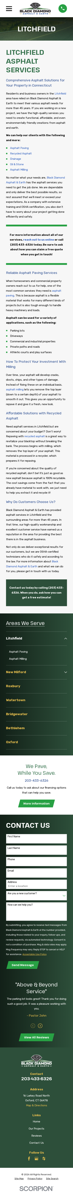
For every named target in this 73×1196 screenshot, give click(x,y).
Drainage (15, 158)
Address (12, 882)
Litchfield (60, 93)
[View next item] (40, 1025)
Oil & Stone (17, 164)
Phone (11, 859)
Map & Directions (36, 1105)
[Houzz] (44, 1158)
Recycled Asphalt (21, 153)
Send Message (23, 965)
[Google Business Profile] (36, 1158)
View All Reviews (36, 1037)
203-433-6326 (36, 1078)
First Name (14, 836)
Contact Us (36, 1142)
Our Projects (36, 1128)
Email (11, 870)
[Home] (35, 8)
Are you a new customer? (22, 893)
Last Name (14, 848)
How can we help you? (20, 904)
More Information (36, 803)
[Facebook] (29, 1158)
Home (36, 1121)
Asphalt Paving (19, 148)
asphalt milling (15, 389)
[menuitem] (34, 639)
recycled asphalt (34, 436)
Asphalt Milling (19, 169)
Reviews (36, 1135)
